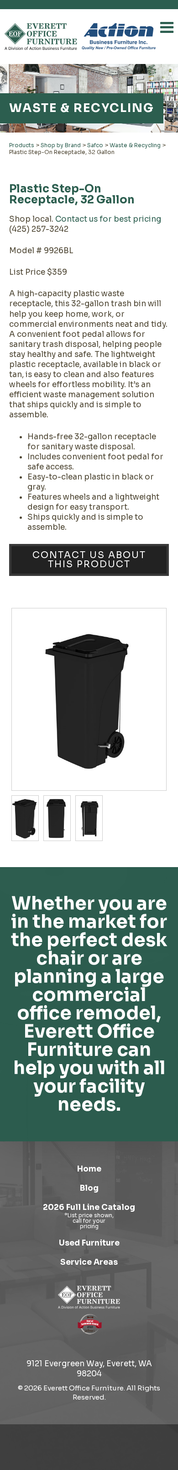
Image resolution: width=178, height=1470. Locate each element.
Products (21, 145)
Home (89, 1169)
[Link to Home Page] (89, 1297)
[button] (166, 27)
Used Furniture (89, 1243)
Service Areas (89, 1262)
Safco (95, 145)
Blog (89, 1188)
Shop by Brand (61, 145)
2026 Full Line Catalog (89, 1207)
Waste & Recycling (135, 145)
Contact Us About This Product (89, 559)
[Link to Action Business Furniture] (119, 36)
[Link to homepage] (41, 36)
